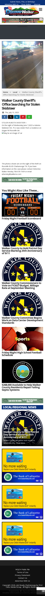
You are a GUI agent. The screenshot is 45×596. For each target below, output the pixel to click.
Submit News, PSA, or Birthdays (22, 2)
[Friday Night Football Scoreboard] (22, 205)
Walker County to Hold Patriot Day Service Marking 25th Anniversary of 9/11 (21, 434)
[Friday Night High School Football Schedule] (22, 339)
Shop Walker (26, 4)
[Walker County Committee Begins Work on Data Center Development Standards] (22, 304)
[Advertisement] (22, 20)
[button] (40, 9)
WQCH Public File (22, 569)
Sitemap (37, 4)
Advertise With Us (11, 4)
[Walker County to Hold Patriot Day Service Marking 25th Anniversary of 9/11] (22, 234)
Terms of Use (22, 572)
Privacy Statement (22, 575)
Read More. (20, 443)
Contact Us (22, 578)
